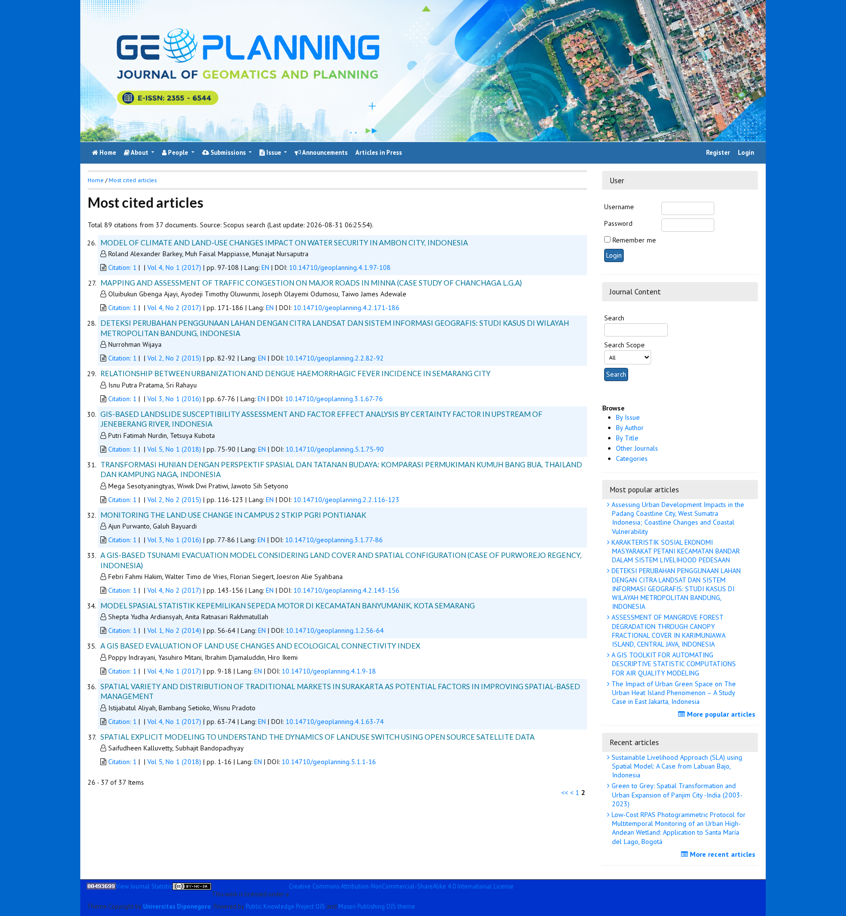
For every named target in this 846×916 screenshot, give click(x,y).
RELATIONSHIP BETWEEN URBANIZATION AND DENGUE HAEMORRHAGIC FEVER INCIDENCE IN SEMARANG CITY (295, 373)
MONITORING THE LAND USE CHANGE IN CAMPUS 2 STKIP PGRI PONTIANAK (233, 514)
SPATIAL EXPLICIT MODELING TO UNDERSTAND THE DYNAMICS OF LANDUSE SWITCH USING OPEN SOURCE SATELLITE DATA (317, 736)
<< (564, 792)
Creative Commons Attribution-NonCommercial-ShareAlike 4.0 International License (401, 886)
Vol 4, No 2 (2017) (174, 307)
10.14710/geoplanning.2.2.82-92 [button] (334, 358)
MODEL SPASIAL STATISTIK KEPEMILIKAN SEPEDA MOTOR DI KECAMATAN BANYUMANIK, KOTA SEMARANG (287, 605)
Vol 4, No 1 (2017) (174, 267)
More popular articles (720, 714)
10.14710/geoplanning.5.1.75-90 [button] (334, 449)
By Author (630, 427)
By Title (627, 438)
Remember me (634, 240)
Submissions (228, 152)
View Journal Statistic (144, 886)
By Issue (628, 417)
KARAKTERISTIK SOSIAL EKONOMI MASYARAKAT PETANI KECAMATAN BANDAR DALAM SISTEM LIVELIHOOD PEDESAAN (675, 551)
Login (746, 152)
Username (619, 206)
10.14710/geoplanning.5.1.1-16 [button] (329, 761)
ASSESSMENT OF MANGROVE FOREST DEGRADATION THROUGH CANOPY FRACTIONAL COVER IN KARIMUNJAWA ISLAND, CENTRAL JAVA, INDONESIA (668, 631)
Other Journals (637, 448)
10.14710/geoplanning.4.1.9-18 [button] (329, 671)
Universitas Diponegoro (177, 906)
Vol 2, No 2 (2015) (174, 358)
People (177, 152)
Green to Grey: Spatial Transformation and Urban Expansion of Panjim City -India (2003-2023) (676, 794)
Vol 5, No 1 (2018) (174, 449)
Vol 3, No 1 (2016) (174, 398)
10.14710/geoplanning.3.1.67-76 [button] (334, 398)
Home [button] (96, 180)
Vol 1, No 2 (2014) (174, 630)
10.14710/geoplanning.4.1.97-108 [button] (340, 267)
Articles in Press (378, 152)
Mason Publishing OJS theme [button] (376, 906)
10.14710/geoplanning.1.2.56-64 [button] (334, 630)
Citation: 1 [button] (123, 267)
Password (618, 223)
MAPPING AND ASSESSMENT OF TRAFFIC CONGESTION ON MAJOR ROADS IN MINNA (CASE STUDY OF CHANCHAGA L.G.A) (311, 282)
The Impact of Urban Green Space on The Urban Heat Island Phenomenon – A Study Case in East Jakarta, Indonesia (673, 692)
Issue (273, 152)
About (140, 152)
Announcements (324, 152)
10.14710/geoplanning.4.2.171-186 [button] (346, 307)
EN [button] (266, 267)
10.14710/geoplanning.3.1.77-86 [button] (334, 539)
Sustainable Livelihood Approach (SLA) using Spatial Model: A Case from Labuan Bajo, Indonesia (676, 766)
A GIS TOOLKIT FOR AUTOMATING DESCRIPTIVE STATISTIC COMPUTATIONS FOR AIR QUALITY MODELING (673, 664)
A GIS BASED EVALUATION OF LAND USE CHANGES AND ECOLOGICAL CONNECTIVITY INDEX (260, 645)
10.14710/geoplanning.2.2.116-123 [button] (346, 499)
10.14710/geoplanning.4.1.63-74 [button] (334, 721)
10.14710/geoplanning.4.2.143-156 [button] (346, 590)
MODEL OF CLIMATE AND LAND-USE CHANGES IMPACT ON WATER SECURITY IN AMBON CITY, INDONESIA (284, 242)
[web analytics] (101, 890)
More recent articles (721, 854)
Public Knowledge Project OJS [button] (285, 906)
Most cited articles (133, 180)
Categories (632, 458)
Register (718, 152)
